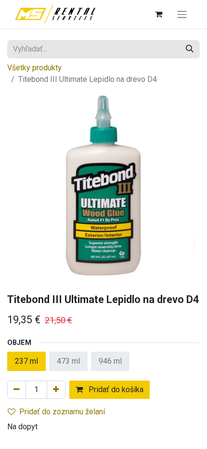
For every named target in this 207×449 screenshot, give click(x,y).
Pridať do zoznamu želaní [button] (62, 411)
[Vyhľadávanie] (190, 49)
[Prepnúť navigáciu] (182, 14)
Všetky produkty (34, 67)
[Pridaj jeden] (56, 390)
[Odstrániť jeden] (16, 390)
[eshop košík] (158, 14)
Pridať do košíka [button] (115, 389)
